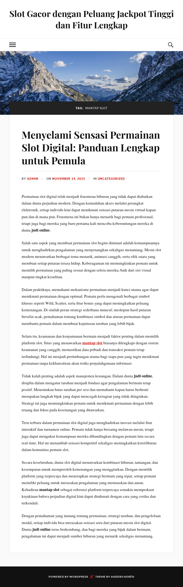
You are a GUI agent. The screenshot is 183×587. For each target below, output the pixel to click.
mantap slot (92, 343)
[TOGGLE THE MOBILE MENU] (12, 45)
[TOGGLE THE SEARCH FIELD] (170, 45)
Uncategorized (111, 178)
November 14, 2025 (68, 178)
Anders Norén (122, 576)
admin (32, 178)
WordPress (78, 576)
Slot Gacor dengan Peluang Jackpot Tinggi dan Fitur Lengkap (91, 19)
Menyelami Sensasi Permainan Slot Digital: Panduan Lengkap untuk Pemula (91, 147)
